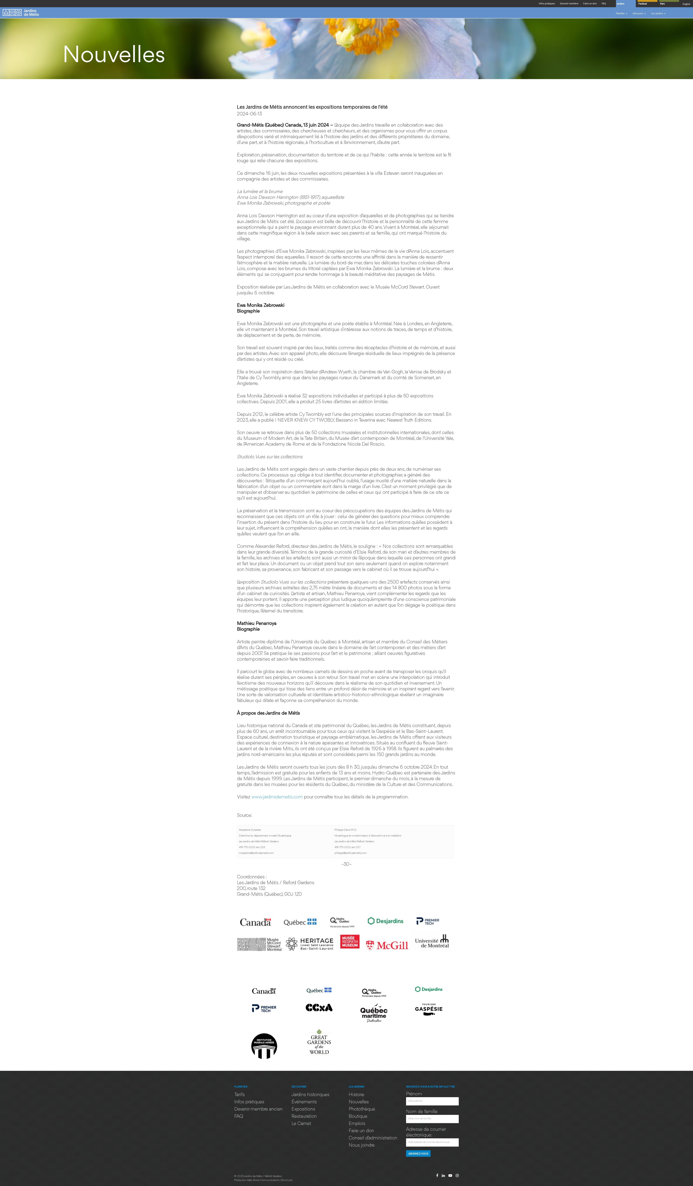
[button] (621, 14)
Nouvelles (359, 1102)
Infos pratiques (249, 1102)
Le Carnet (301, 1123)
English (686, 4)
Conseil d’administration (373, 1138)
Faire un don (361, 1131)
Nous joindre (362, 1145)
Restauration (304, 1116)
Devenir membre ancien (258, 1109)
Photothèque (362, 1109)
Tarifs (239, 1094)
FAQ (238, 1116)
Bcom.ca (286, 1180)
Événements (304, 1102)
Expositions (303, 1109)
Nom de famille (421, 1111)
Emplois (357, 1123)
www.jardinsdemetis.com (277, 797)
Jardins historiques (310, 1094)
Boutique (358, 1116)
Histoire (356, 1094)
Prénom (414, 1094)
